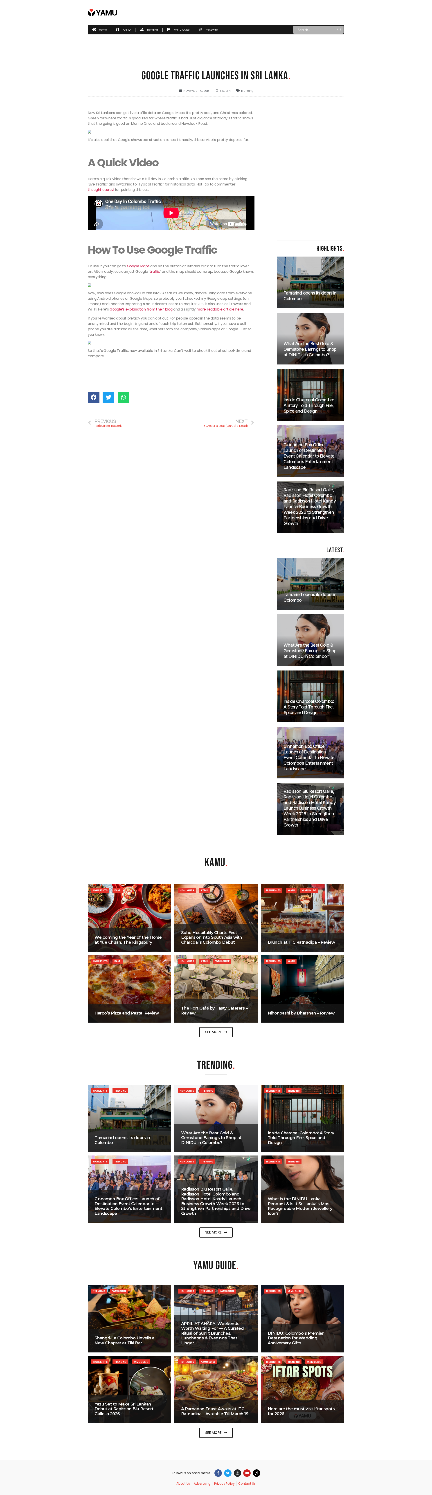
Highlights (100, 890)
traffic (155, 271)
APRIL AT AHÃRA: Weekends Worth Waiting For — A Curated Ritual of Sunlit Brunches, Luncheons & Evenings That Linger (212, 1333)
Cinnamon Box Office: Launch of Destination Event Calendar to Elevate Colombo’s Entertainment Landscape (128, 1206)
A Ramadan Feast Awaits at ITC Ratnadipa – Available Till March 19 (215, 1411)
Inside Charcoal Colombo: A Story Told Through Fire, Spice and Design (301, 1138)
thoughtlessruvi (101, 189)
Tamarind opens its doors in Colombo (122, 1140)
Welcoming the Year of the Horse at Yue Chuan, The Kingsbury (128, 940)
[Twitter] (228, 1473)
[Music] (256, 1473)
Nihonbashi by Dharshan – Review (301, 1013)
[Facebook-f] (218, 1473)
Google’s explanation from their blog (141, 309)
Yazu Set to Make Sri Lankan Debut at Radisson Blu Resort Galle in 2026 (123, 1409)
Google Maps (138, 266)
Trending (247, 91)
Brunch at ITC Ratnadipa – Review (301, 942)
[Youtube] (247, 1473)
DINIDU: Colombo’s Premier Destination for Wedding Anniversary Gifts (296, 1338)
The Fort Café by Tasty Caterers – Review (214, 1011)
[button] (216, 1032)
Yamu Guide (309, 890)
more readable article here (219, 309)
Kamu (118, 890)
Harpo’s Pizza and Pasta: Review (126, 1013)
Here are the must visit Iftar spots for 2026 (301, 1411)
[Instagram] (237, 1473)
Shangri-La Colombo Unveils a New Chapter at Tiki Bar (124, 1340)
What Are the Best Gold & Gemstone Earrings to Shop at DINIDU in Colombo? (211, 1138)
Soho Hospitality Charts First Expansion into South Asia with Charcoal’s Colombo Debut (211, 937)
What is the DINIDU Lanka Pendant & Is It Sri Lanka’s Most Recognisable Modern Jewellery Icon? (300, 1206)
